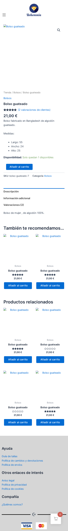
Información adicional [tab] (16, 198)
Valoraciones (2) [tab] (13, 204)
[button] (4, 15)
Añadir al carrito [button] (18, 285)
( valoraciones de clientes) (34, 109)
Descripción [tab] (11, 191)
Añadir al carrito (19, 166)
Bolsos (17, 92)
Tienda (7, 92)
